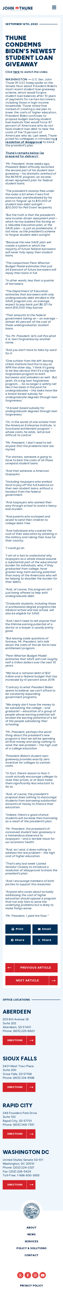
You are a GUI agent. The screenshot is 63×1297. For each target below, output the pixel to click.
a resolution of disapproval (31, 140)
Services (31, 1241)
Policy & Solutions (31, 1248)
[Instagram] (35, 1275)
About (31, 1227)
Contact (32, 1255)
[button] (18, 929)
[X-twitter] (20, 1275)
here (16, 72)
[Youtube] (42, 1275)
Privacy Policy (31, 1285)
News (31, 1234)
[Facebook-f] (28, 1275)
